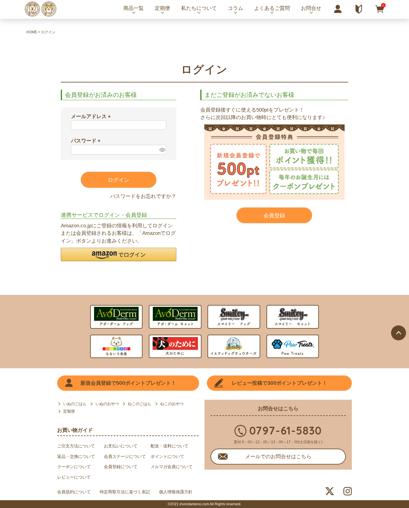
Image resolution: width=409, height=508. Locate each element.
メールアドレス (92, 116)
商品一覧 (133, 8)
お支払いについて (120, 446)
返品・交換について (76, 456)
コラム (235, 8)
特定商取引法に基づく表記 (125, 491)
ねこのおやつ (172, 404)
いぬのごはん (75, 404)
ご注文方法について (76, 446)
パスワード (87, 141)
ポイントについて (167, 456)
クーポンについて (74, 466)
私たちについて (199, 8)
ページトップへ (398, 332)
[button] (118, 254)
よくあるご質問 (272, 8)
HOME (31, 32)
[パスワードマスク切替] (162, 149)
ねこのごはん (139, 404)
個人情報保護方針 (176, 491)
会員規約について (74, 491)
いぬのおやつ (107, 404)
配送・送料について (169, 446)
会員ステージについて (125, 456)
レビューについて (74, 477)
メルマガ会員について (172, 466)
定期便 (162, 8)
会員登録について (120, 466)
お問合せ (311, 8)
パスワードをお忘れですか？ (143, 196)
